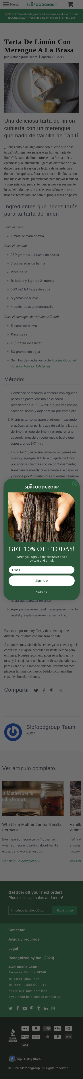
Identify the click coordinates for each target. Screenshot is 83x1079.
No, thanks (41, 591)
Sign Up (41, 581)
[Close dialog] (74, 483)
